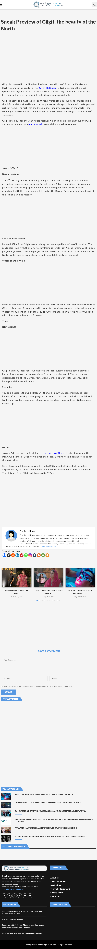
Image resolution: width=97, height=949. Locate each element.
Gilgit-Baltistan (48, 87)
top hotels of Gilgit (54, 453)
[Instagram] (30, 555)
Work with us (56, 885)
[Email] (43, 555)
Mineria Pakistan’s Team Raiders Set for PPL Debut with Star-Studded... (48, 803)
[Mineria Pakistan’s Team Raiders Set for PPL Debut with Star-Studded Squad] (6, 805)
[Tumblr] (34, 555)
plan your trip (35, 124)
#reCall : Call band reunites (12, 919)
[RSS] (39, 555)
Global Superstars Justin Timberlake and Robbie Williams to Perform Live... (51, 836)
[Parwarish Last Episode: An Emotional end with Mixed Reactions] (6, 830)
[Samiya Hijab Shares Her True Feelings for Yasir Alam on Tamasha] (16, 577)
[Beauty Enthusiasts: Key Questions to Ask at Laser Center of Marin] (80, 577)
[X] (9, 555)
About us (54, 878)
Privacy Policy (56, 893)
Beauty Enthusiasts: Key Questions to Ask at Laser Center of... (44, 794)
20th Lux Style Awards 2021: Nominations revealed (22, 933)
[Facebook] (4, 555)
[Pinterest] (21, 555)
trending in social (48, 546)
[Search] (94, 4)
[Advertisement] (48, 62)
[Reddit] (13, 555)
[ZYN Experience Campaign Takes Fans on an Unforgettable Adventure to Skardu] (6, 813)
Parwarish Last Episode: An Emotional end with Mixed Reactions (46, 828)
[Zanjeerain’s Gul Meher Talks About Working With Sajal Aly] (48, 577)
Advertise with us (58, 881)
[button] (6, 584)
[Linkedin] (17, 555)
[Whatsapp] (26, 555)
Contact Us (55, 896)
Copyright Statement (60, 889)
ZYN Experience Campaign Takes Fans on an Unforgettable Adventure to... (50, 811)
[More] (47, 555)
